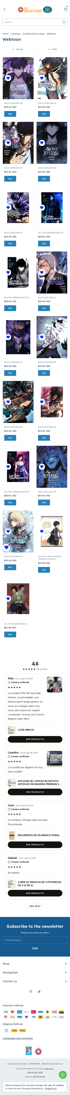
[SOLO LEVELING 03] (52, 143)
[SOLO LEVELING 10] (18, 337)
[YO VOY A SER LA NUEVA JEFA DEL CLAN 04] (52, 531)
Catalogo (16, 33)
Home (5, 33)
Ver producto (35, 739)
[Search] (64, 22)
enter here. (49, 1069)
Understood (51, 1088)
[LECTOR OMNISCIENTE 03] (18, 466)
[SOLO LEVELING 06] (52, 337)
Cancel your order (35, 1072)
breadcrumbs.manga (33, 33)
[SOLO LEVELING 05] (18, 531)
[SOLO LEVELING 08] (18, 78)
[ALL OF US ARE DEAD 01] (18, 598)
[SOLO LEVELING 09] (52, 466)
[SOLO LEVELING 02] (18, 401)
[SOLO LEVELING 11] (52, 272)
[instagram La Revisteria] (30, 991)
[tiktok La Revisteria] (39, 991)
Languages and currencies (18, 1038)
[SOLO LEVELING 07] (18, 143)
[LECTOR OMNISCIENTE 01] (18, 272)
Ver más (35, 906)
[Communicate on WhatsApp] (63, 1075)
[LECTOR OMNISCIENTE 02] (52, 207)
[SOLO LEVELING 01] (52, 78)
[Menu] (5, 10)
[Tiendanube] (35, 1077)
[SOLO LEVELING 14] (18, 207)
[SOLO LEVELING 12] (52, 402)
